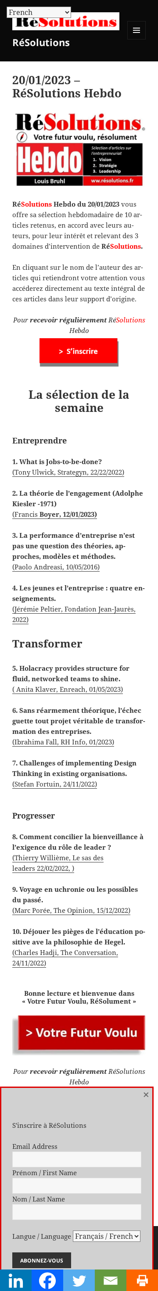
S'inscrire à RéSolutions (49, 1125)
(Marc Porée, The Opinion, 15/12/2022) (71, 910)
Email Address (34, 1146)
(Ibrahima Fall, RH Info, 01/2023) (63, 741)
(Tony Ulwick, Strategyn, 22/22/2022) (68, 472)
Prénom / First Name (44, 1172)
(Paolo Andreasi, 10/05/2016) (56, 566)
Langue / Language (41, 1236)
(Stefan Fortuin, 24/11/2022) (54, 784)
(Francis (25, 514)
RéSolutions (41, 42)
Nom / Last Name (38, 1198)
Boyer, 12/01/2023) (67, 514)
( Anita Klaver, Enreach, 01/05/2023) (67, 689)
